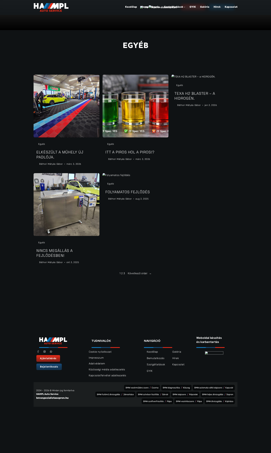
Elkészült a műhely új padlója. (59, 154)
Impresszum (96, 357)
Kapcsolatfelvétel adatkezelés (107, 375)
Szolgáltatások (156, 364)
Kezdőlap (131, 6)
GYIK (150, 370)
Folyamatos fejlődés (127, 191)
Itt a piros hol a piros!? (129, 152)
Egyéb (41, 144)
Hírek (175, 358)
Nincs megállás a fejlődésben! (54, 253)
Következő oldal (139, 273)
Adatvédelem (97, 363)
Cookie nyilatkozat (100, 351)
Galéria (176, 351)
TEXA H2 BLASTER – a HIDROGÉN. (194, 96)
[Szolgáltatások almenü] (184, 7)
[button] (48, 358)
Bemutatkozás (156, 358)
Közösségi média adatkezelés (107, 369)
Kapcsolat (178, 364)
